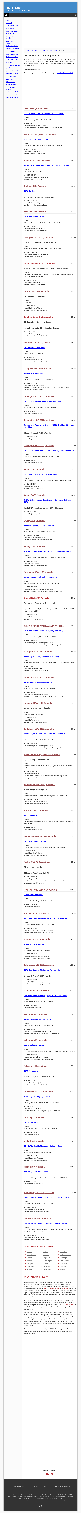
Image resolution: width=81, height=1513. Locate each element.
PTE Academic (10, 82)
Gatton (45, 1264)
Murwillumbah (31, 1255)
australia (42, 50)
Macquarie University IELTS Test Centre (40, 474)
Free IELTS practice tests (65, 73)
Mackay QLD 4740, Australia (37, 862)
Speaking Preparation (12, 48)
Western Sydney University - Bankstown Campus (44, 734)
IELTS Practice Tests (12, 54)
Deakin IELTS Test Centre (34, 944)
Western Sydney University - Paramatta (40, 577)
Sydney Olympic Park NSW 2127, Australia (43, 626)
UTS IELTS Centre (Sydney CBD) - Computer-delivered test (48, 551)
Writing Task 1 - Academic (10, 37)
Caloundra (63, 1266)
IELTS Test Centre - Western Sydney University (43, 631)
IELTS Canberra (30, 815)
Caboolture (30, 1266)
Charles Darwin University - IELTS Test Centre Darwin (46, 1198)
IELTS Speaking (10, 51)
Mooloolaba (47, 1269)
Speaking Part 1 (10, 68)
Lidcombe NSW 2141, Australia (38, 703)
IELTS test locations (67, 1305)
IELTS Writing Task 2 (12, 46)
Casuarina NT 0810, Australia (37, 1218)
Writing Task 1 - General (10, 42)
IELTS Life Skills (11, 76)
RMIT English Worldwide (34, 1045)
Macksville (46, 1266)
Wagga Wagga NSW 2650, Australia (40, 836)
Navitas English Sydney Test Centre (39, 526)
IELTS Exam (14, 7)
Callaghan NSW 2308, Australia (38, 368)
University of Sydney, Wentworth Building (41, 657)
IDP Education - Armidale (34, 348)
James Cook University (33, 895)
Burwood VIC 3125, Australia (37, 939)
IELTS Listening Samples (10, 88)
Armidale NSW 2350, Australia (38, 343)
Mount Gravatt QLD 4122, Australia (40, 134)
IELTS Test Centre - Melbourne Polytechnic (42, 970)
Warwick (29, 1261)
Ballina (45, 1252)
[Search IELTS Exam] (75, 15)
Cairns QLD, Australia (34, 1117)
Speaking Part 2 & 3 (12, 71)
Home (7, 20)
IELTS (27, 50)
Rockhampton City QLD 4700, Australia (42, 755)
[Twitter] (52, 1474)
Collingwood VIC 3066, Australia (39, 965)
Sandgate (30, 1264)
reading (51, 1288)
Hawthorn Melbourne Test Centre (37, 1019)
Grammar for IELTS (11, 94)
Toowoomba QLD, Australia (36, 291)
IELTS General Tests (12, 57)
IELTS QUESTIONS (40, 1486)
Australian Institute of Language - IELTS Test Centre (45, 996)
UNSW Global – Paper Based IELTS (38, 682)
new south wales (52, 50)
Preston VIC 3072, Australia (36, 913)
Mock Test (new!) (11, 84)
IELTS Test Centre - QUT (34, 217)
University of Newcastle (33, 373)
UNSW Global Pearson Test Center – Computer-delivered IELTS (47, 501)
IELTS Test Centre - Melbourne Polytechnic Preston (45, 918)
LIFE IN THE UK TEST (62, 1486)
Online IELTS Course (12, 73)
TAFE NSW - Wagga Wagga (35, 841)
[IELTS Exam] (6, 15)
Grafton (29, 1258)
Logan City (46, 1258)
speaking (65, 1288)
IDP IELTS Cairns (31, 1122)
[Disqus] (50, 1361)
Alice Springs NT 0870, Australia (39, 1193)
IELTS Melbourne (31, 1071)
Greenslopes (47, 1261)
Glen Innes (63, 1264)
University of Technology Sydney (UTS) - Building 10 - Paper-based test (49, 426)
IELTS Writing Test (11, 28)
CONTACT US (19, 1486)
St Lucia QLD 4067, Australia (37, 160)
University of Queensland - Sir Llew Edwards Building (46, 165)
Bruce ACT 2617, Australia (36, 810)
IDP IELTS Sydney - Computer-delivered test (42, 401)
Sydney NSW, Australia (34, 469)
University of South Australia (36, 1172)
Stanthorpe (63, 1258)
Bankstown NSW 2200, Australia (39, 729)
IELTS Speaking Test (12, 25)
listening (46, 1288)
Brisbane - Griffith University (36, 140)
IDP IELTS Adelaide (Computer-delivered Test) (43, 1146)
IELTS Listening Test (12, 34)
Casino (29, 1252)
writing (57, 1288)
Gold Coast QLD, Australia (36, 109)
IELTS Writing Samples (13, 65)
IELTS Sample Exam (12, 59)
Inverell (29, 1269)
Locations (34, 50)
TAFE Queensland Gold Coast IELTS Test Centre (44, 114)
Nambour (63, 1269)
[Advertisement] (50, 33)
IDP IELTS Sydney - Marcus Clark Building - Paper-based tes (49, 451)
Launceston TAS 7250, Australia (38, 1092)
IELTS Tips (9, 62)
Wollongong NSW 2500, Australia (39, 785)
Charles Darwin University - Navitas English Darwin (45, 1223)
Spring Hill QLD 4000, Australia (38, 238)
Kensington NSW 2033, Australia (39, 396)
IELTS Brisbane (30, 191)
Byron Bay (63, 1252)
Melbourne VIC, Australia (35, 1014)
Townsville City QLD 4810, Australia (40, 890)
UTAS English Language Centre (37, 1097)
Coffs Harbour (64, 1261)
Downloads (9, 23)
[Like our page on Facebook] (40, 1506)
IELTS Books (9, 79)
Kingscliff (46, 1255)
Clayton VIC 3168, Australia (36, 991)
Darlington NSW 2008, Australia (38, 651)
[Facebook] (48, 1474)
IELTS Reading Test (11, 31)
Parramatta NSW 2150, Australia (39, 572)
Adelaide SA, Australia (34, 1141)
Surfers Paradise (65, 1255)
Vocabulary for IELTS (12, 92)
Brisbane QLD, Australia (35, 186)
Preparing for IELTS (12, 97)
